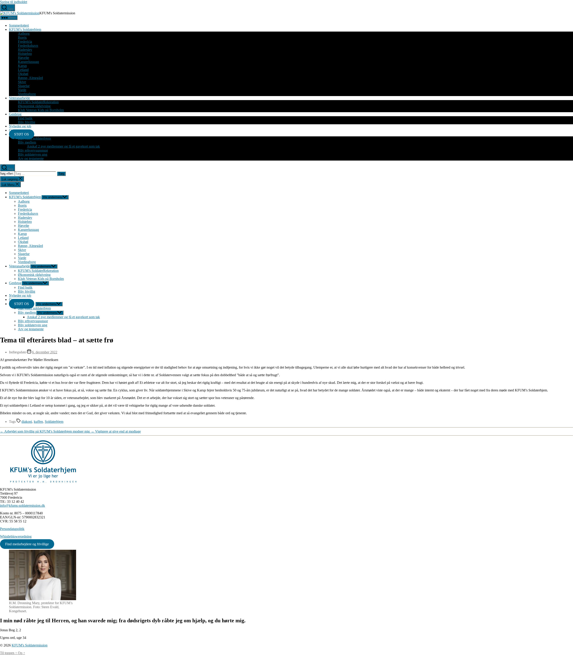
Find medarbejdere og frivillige (27, 544)
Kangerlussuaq (28, 62)
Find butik (25, 118)
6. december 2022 (44, 352)
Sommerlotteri (19, 25)
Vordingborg (27, 94)
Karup (22, 66)
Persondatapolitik (12, 529)
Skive (22, 82)
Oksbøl (23, 74)
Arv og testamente (31, 158)
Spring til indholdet (13, 2)
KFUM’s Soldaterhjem (25, 29)
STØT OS (21, 134)
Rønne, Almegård (30, 78)
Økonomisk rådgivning (34, 106)
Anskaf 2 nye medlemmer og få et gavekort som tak (63, 146)
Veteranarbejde (19, 98)
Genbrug (15, 114)
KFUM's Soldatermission (29, 645)
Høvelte (23, 58)
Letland (23, 70)
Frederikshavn (28, 45)
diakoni (26, 421)
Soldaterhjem (54, 421)
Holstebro (25, 54)
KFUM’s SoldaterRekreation (38, 102)
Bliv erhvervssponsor (33, 150)
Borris (22, 37)
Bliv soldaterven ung (32, 154)
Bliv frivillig (26, 122)
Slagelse (24, 86)
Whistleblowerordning (16, 536)
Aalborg (24, 33)
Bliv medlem (27, 142)
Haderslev (25, 50)
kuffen (38, 421)
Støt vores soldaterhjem (34, 138)
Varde (22, 90)
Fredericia (25, 41)
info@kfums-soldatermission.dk (22, 505)
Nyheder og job (20, 126)
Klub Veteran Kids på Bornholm (41, 110)
